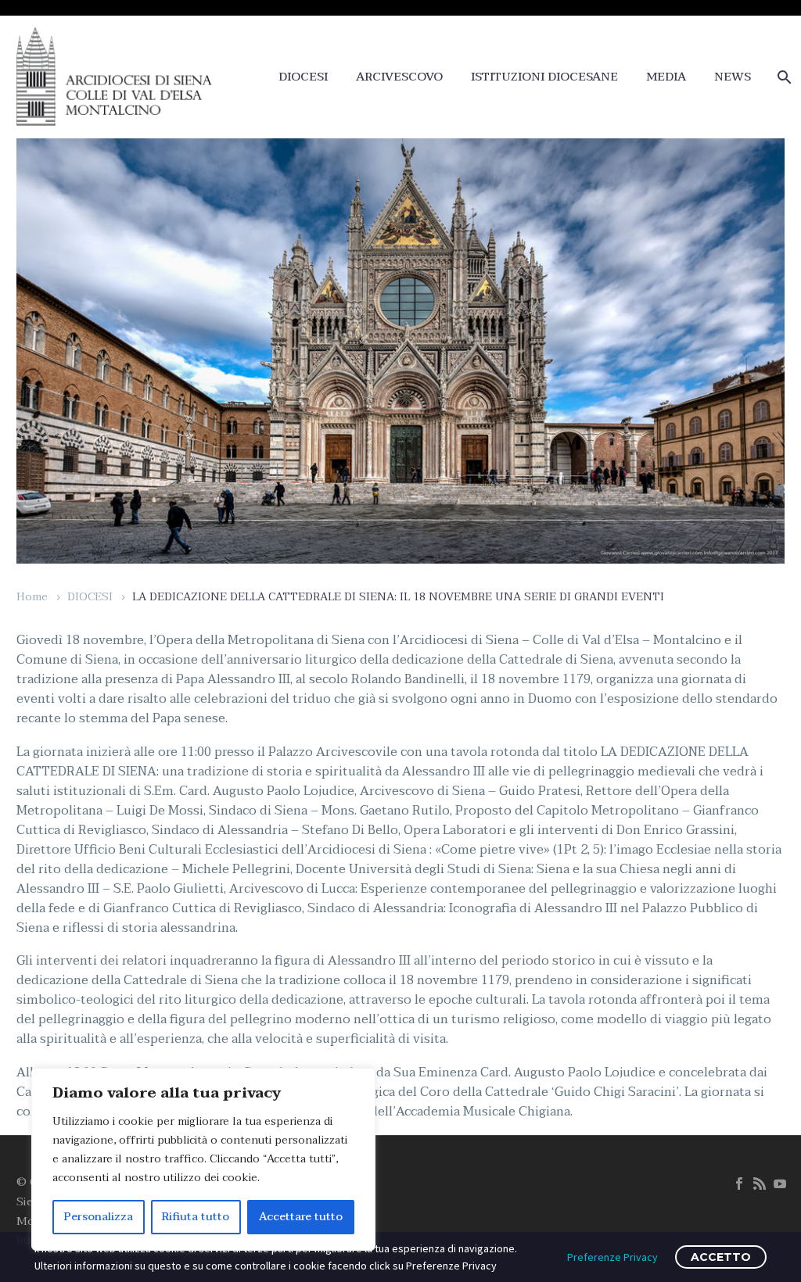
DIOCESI (303, 77)
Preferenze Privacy (612, 1257)
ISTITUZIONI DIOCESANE (544, 77)
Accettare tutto (301, 1217)
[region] (203, 1159)
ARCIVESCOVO (399, 77)
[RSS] (759, 1183)
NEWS (732, 77)
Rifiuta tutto (195, 1217)
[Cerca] (782, 77)
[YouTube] (780, 1183)
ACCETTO (721, 1257)
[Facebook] (739, 1183)
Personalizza (98, 1217)
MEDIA (666, 77)
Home (32, 597)
